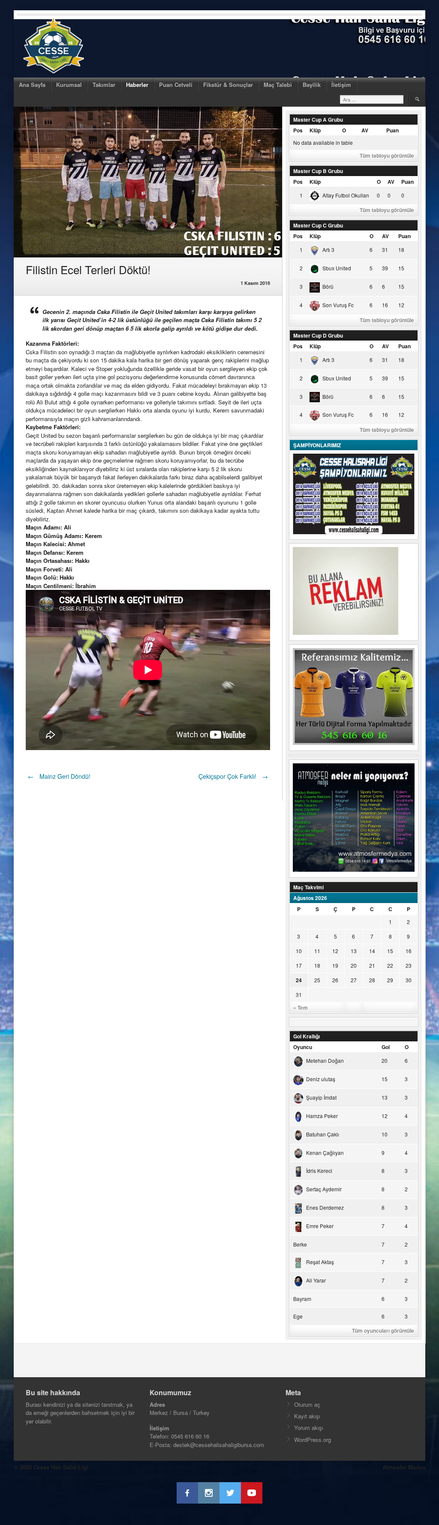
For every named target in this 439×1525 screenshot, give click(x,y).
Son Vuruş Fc (338, 304)
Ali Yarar (316, 1280)
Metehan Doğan (325, 1060)
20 (354, 965)
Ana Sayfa (32, 85)
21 (372, 965)
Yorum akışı (308, 1427)
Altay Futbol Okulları (345, 195)
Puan (392, 130)
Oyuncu (302, 1047)
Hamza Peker (322, 1115)
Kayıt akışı (307, 1416)
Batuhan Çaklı (322, 1134)
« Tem (300, 1007)
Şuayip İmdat (321, 1097)
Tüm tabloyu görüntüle (387, 155)
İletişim (341, 85)
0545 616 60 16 (190, 1436)
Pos (298, 130)
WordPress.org (312, 1439)
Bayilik (312, 85)
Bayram (302, 1298)
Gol (386, 1047)
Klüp (315, 130)
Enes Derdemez (325, 1207)
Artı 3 (328, 249)
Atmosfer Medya (403, 1467)
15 (390, 950)
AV (364, 130)
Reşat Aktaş (320, 1261)
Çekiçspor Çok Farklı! (233, 776)
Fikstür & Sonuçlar (228, 85)
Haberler (137, 85)
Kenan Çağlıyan (325, 1152)
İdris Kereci (319, 1170)
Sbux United (336, 268)
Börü (328, 286)
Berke (300, 1244)
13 (354, 950)
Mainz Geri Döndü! (59, 776)
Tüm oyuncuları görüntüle (383, 1330)
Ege (298, 1316)
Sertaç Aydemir (324, 1189)
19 (335, 965)
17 (299, 965)
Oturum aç (307, 1404)
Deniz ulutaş (320, 1078)
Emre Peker (320, 1225)
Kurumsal (69, 85)
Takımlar (104, 85)
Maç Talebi (278, 85)
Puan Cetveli (175, 85)
